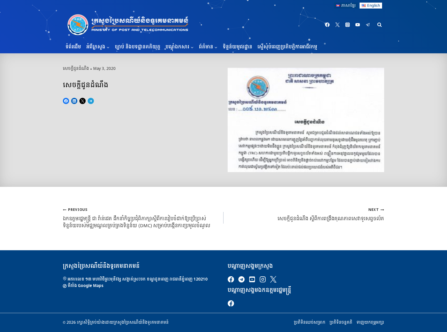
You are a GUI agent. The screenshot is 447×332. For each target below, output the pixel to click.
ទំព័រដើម (73, 47)
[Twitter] (337, 24)
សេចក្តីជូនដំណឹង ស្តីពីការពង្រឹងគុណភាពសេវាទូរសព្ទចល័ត (331, 214)
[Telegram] (367, 24)
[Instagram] (347, 24)
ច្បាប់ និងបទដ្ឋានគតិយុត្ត (137, 47)
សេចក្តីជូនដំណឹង (76, 68)
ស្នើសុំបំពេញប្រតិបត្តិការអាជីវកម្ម (287, 47)
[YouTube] (357, 24)
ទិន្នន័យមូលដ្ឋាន (237, 47)
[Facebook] (327, 24)
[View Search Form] (379, 24)
